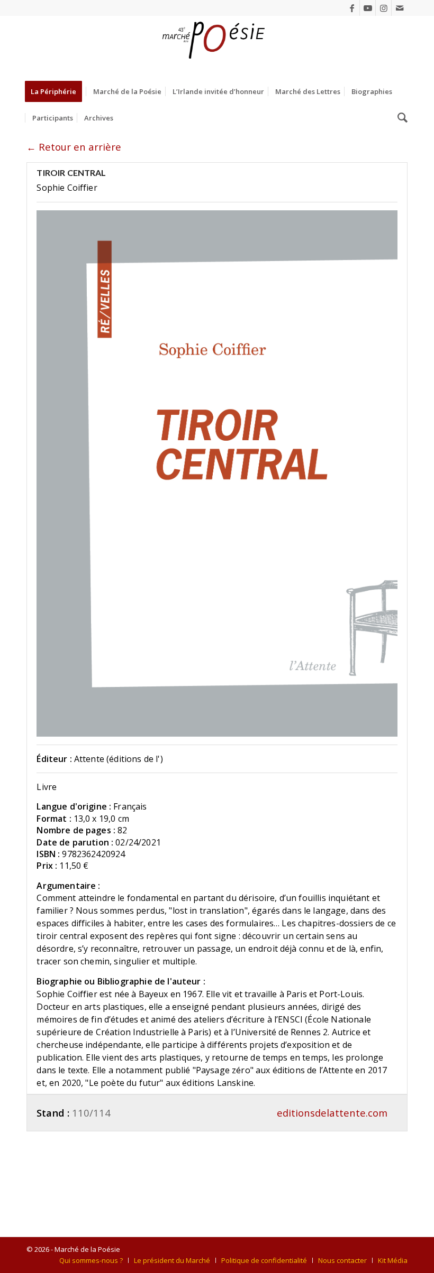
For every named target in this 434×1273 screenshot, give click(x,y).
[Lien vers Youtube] (367, 8)
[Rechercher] (400, 118)
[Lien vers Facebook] (351, 8)
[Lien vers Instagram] (383, 8)
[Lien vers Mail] (400, 8)
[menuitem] (56, 91)
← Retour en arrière (73, 146)
